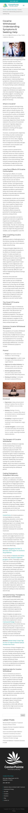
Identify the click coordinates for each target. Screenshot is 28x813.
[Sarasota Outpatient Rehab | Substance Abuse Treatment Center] (11, 5)
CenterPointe (7, 515)
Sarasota (15, 555)
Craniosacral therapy (9, 622)
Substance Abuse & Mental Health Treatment (14, 787)
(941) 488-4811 (14, 1)
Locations (6, 793)
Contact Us (6, 800)
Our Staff (6, 791)
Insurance (6, 796)
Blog (5, 798)
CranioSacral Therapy (9, 789)
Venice (22, 555)
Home (4, 9)
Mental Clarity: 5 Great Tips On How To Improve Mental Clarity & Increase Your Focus (13, 642)
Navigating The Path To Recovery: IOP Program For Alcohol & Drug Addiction (13, 550)
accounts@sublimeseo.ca (11, 35)
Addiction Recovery (12, 9)
